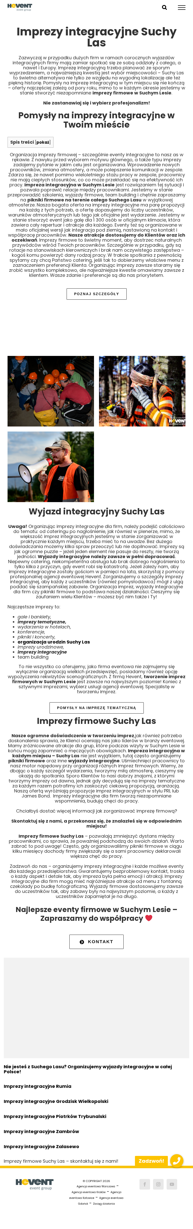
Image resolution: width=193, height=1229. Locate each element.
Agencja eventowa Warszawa (96, 1186)
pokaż (42, 142)
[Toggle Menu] (181, 7)
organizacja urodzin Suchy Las (54, 642)
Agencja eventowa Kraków (89, 1192)
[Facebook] (144, 1184)
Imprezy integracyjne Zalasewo (41, 1146)
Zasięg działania (104, 1204)
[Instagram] (158, 1184)
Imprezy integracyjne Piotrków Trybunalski (55, 1116)
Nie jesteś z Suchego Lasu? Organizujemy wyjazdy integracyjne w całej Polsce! (88, 1069)
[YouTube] (172, 1184)
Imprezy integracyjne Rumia (37, 1086)
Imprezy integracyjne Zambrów (41, 1131)
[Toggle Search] (164, 7)
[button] (176, 1160)
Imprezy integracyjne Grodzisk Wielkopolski (56, 1101)
